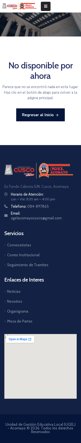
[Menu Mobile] (46, 6)
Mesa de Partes (19, 321)
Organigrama (17, 311)
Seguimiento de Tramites (27, 265)
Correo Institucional (23, 255)
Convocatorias (19, 245)
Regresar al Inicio (38, 114)
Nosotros (14, 301)
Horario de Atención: (27, 194)
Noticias (14, 291)
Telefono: (30, 206)
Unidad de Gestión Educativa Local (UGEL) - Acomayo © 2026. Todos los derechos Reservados (40, 428)
